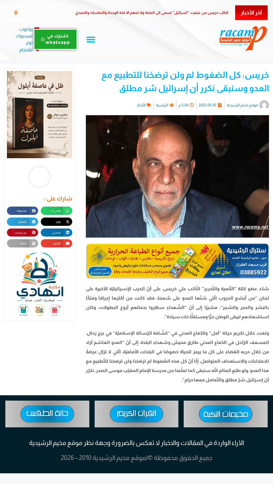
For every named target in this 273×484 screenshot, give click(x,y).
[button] (16, 12)
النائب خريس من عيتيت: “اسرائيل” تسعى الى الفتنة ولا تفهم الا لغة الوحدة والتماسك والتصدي (151, 12)
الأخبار (141, 105)
